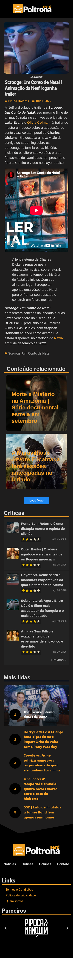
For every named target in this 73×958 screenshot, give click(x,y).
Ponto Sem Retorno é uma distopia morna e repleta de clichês (43, 529)
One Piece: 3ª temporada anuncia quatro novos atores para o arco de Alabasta (40, 789)
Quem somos (14, 901)
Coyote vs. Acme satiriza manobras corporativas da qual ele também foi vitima (42, 580)
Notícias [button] (10, 864)
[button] (57, 9)
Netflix (58, 338)
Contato (63, 864)
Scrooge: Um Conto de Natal (29, 353)
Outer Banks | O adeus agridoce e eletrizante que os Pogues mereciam (41, 554)
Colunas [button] (45, 864)
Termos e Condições (19, 889)
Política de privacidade (21, 895)
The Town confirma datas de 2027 (39, 714)
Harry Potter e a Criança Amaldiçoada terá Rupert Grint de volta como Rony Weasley (43, 739)
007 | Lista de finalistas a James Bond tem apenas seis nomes (42, 812)
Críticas (27, 864)
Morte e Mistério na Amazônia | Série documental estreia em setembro (35, 407)
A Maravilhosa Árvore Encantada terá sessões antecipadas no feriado (36, 466)
